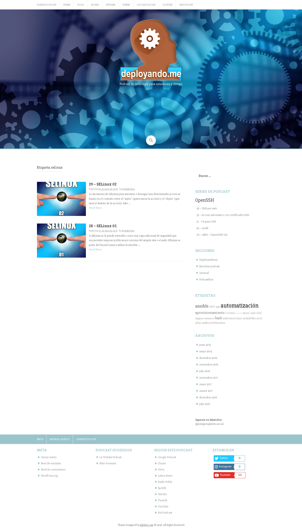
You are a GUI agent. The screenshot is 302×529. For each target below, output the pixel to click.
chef (259, 313)
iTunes (66, 4)
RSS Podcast (186, 4)
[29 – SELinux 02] (61, 198)
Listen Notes (165, 475)
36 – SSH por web (206, 208)
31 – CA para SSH (206, 221)
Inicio (40, 439)
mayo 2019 (205, 351)
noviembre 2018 (208, 364)
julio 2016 (204, 404)
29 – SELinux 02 (102, 184)
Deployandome (208, 260)
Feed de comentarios (53, 469)
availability (249, 318)
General (204, 273)
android (238, 313)
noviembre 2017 (208, 377)
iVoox (80, 4)
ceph (253, 313)
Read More (95, 208)
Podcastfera (206, 279)
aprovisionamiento (210, 312)
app (218, 306)
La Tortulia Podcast (110, 457)
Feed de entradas (51, 463)
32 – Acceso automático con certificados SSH (222, 215)
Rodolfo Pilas (128, 189)
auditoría (207, 323)
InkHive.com (146, 525)
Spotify (95, 4)
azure (245, 313)
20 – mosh (202, 228)
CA (227, 313)
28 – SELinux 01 (103, 225)
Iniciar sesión (48, 457)
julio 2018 (204, 371)
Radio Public (165, 482)
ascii (259, 318)
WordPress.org (49, 475)
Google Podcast (146, 4)
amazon (209, 318)
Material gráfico (60, 439)
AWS (212, 306)
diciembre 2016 (208, 397)
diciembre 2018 (208, 358)
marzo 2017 (206, 391)
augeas (199, 318)
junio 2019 (205, 345)
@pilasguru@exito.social (209, 424)
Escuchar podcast (209, 266)
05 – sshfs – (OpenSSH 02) (211, 234)
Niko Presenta (107, 463)
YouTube (168, 4)
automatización (240, 305)
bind (232, 313)
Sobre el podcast (46, 4)
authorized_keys (232, 318)
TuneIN (126, 4)
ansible (202, 306)
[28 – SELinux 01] (61, 240)
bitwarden (219, 323)
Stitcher (110, 4)
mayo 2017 (205, 384)
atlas (198, 323)
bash (218, 318)
